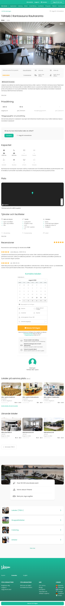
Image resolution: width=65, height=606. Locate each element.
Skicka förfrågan (33, 328)
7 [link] (36, 288)
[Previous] (3, 389)
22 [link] (41, 294)
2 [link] (45, 285)
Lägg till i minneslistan (57, 11)
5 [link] (28, 288)
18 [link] (24, 294)
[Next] (18, 389)
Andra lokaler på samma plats (9, 406)
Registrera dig (5, 585)
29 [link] (28, 285)
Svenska (44, 2)
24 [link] (20, 297)
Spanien (60, 585)
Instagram (42, 589)
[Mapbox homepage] (5, 205)
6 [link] (32, 288)
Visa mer (3, 95)
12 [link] (28, 291)
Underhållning (32, 6)
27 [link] (20, 285)
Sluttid (38, 313)
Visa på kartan (27, 70)
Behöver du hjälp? (25, 585)
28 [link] (24, 285)
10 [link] (19, 291)
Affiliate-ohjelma (44, 593)
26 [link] (28, 297)
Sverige (60, 591)
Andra (60, 595)
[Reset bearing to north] (62, 204)
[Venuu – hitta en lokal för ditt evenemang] (4, 2)
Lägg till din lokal (57, 2)
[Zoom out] (62, 202)
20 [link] (32, 294)
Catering (20, 6)
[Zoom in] (62, 200)
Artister (26, 6)
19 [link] (28, 294)
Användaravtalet (28, 333)
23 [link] (45, 294)
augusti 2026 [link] (32, 280)
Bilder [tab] (3, 20)
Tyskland (61, 593)
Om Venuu (42, 585)
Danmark (61, 587)
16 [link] (45, 291)
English (25, 575)
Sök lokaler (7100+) (10, 447)
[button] (2, 43)
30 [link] (32, 285)
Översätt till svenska (9, 82)
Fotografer (48, 6)
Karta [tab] (8, 20)
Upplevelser (13, 6)
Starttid (23, 313)
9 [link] (45, 288)
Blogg (40, 587)
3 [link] (32, 300)
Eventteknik (41, 6)
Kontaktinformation (26, 587)
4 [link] (36, 300)
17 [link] (19, 294)
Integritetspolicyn (29, 335)
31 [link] (36, 285)
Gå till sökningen (6, 11)
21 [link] (36, 294)
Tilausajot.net (43, 591)
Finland (60, 589)
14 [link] (36, 291)
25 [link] (24, 297)
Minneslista (30, 2)
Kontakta (9, 135)
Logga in (36, 2)
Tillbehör (54, 6)
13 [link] (32, 291)
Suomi (3, 575)
